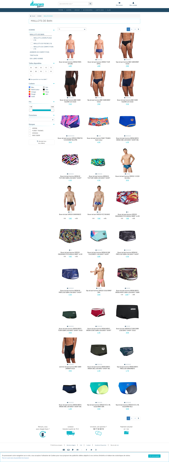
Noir (46, 89)
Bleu (32, 87)
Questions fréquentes (100, 445)
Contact (88, 445)
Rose (47, 92)
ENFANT (77, 10)
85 (36, 71)
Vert (46, 94)
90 (41, 71)
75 (51, 68)
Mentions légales (71, 445)
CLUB (109, 10)
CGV (81, 445)
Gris (46, 87)
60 (41, 68)
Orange (33, 92)
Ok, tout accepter (154, 456)
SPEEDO (35, 133)
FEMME (60, 10)
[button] (41, 30)
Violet (33, 96)
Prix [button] (30, 102)
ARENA (34, 128)
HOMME (68, 10)
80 (31, 71)
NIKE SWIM (36, 135)
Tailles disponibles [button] (35, 63)
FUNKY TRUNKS (37, 131)
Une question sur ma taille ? (38, 79)
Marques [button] (32, 124)
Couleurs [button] (32, 83)
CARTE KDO (100, 10)
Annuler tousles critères (42, 142)
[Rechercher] (90, 4)
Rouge (33, 94)
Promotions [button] (33, 115)
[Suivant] (138, 29)
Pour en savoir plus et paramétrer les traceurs (15, 458)
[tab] (41, 30)
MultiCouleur (35, 89)
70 (46, 68)
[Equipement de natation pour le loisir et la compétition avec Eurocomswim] (37, 4)
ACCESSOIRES (88, 10)
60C (36, 68)
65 (31, 68)
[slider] (30, 110)
